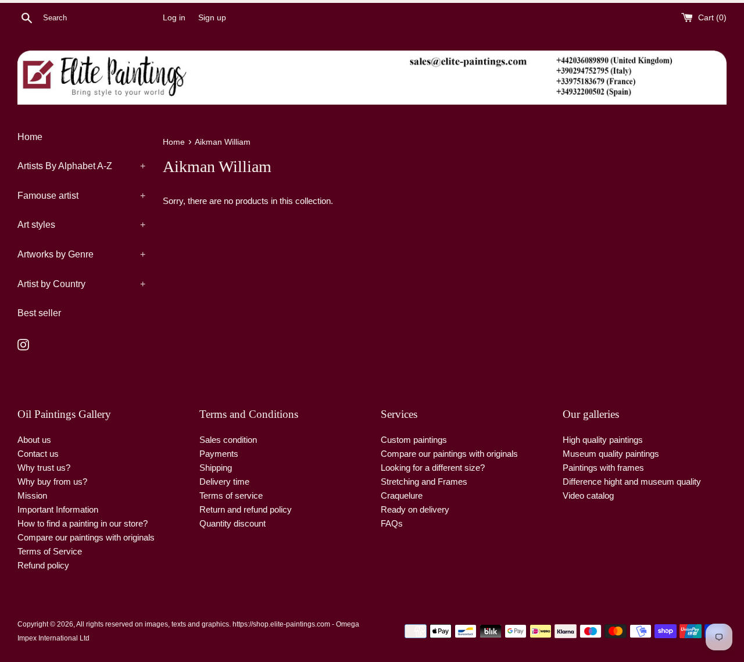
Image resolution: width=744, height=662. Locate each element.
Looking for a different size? (433, 468)
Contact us (38, 454)
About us (34, 440)
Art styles (81, 225)
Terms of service (231, 495)
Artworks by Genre (81, 254)
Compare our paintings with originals (86, 537)
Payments (218, 454)
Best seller (39, 313)
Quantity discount (232, 523)
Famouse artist (81, 196)
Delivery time (224, 481)
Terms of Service (49, 551)
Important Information (57, 509)
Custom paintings (414, 440)
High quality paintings (603, 440)
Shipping (215, 468)
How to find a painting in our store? (82, 523)
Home (29, 137)
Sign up (212, 17)
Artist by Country (81, 284)
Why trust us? (43, 468)
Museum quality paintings (611, 454)
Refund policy (43, 565)
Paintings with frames (603, 468)
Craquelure (402, 495)
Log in (174, 17)
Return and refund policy (245, 509)
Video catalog (588, 495)
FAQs (392, 523)
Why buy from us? (52, 481)
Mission (32, 495)
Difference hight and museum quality (632, 481)
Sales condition (228, 440)
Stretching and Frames (424, 481)
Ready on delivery (415, 509)
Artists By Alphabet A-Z (81, 166)
